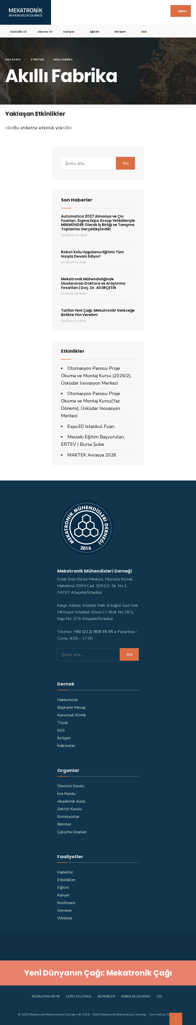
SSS (143, 32)
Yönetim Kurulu (70, 786)
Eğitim (94, 32)
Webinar (64, 918)
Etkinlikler (66, 880)
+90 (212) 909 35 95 (93, 632)
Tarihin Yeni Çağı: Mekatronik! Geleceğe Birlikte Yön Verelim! (98, 312)
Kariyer (69, 32)
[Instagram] (177, 30)
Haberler (65, 872)
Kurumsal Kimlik (71, 715)
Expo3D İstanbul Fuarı (90, 426)
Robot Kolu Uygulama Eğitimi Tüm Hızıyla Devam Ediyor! (92, 254)
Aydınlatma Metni (46, 996)
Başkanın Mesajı (71, 707)
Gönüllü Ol (18, 32)
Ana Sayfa (13, 59)
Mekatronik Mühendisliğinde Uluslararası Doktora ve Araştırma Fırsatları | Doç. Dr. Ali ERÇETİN (93, 283)
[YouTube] (186, 30)
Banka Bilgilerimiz (136, 996)
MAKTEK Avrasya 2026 (91, 455)
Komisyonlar (68, 816)
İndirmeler (66, 746)
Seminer (64, 910)
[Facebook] (159, 30)
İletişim (120, 32)
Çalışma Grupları (72, 832)
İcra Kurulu (66, 793)
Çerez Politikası (78, 996)
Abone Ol (45, 32)
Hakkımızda (67, 700)
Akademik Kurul (71, 801)
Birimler (64, 824)
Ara (125, 163)
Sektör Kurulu (69, 809)
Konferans (66, 903)
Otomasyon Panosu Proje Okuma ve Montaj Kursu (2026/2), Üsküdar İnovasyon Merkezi (96, 375)
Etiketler (37, 59)
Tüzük (62, 723)
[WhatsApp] (122, 945)
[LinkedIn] (112, 945)
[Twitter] (168, 30)
